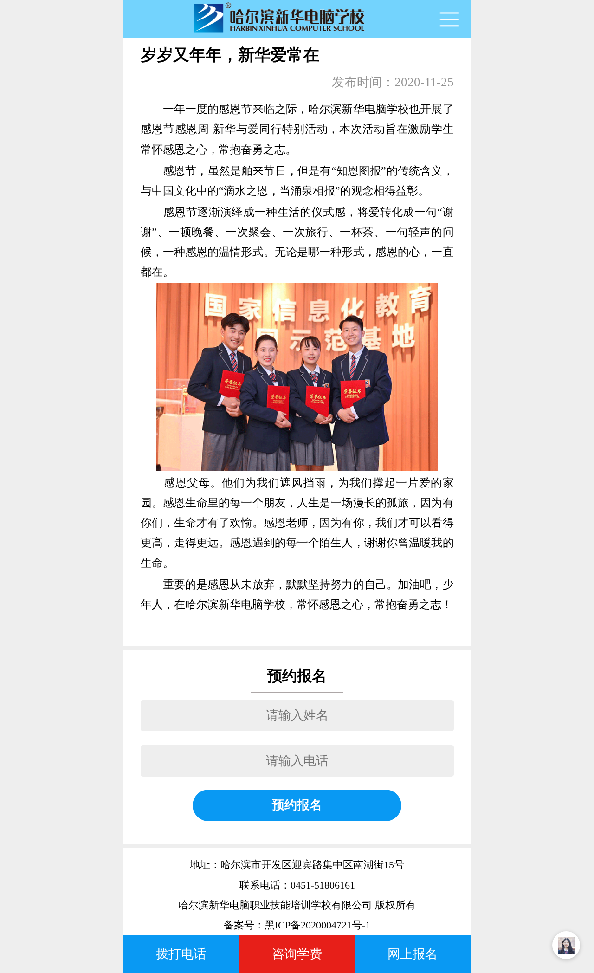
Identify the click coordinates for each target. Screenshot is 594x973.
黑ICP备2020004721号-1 (317, 925)
